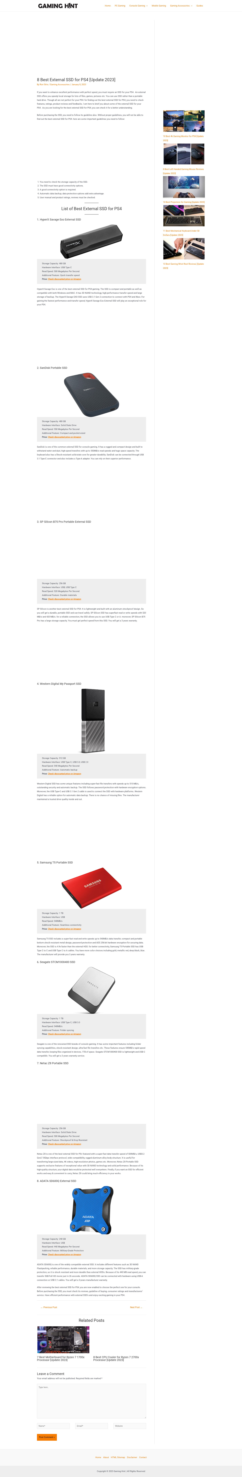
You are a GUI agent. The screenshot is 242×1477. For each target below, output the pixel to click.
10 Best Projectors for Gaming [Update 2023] (184, 202)
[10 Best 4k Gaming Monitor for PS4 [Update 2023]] (184, 121)
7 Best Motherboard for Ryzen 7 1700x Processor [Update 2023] (60, 1358)
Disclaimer (132, 1457)
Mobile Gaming (159, 5)
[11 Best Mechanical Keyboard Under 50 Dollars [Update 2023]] (184, 216)
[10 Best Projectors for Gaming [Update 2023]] (184, 187)
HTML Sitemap (118, 1457)
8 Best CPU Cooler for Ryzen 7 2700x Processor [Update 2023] (116, 1358)
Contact (143, 1457)
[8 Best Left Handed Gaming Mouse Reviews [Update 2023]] (184, 154)
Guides (199, 5)
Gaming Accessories (180, 5)
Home (108, 5)
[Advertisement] (91, 150)
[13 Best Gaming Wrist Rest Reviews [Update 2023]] (184, 249)
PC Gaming (120, 5)
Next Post (136, 1307)
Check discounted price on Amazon (64, 279)
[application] (146, 6)
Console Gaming (137, 5)
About (106, 1457)
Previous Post (49, 1307)
